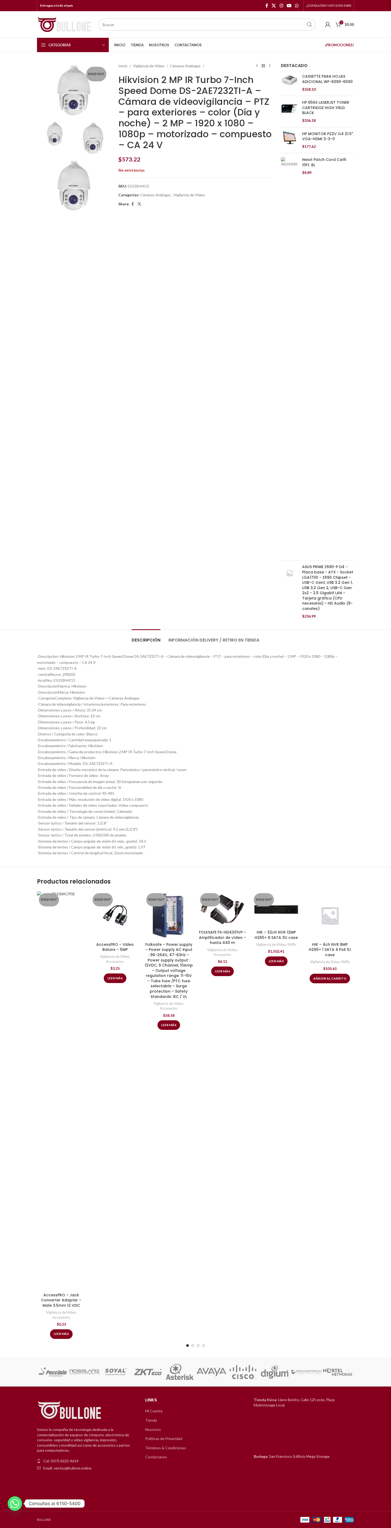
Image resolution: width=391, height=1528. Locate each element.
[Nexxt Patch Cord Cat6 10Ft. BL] (289, 356)
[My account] (327, 24)
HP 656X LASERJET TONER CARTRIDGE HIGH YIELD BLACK (325, 107)
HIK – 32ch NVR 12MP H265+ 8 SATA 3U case (276, 935)
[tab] (146, 637)
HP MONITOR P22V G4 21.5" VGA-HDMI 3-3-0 (327, 136)
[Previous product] (257, 66)
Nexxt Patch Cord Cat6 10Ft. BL (324, 162)
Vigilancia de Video (148, 66)
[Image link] (70, 1410)
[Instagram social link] (281, 6)
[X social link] (274, 6)
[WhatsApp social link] (297, 6)
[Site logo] (65, 24)
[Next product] (270, 66)
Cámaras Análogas (185, 66)
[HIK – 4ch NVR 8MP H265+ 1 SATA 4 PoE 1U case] (330, 915)
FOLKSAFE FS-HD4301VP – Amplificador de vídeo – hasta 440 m (222, 937)
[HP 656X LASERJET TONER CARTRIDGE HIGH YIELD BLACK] (289, 111)
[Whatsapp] (15, 1503)
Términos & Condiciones (165, 1448)
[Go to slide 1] (187, 1345)
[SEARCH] (309, 24)
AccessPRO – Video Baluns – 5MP (115, 947)
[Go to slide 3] (198, 1345)
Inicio (122, 66)
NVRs (292, 944)
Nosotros (153, 1429)
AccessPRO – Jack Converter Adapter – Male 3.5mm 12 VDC (61, 1300)
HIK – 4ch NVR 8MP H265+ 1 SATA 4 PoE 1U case (330, 949)
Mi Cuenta (154, 1411)
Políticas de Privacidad (163, 1438)
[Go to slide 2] (193, 1345)
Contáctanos (156, 1457)
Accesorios (61, 1317)
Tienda (151, 1420)
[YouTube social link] (289, 6)
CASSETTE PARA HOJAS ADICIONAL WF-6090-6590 (327, 79)
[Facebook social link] (267, 6)
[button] (43, 1372)
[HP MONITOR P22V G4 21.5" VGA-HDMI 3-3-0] (289, 140)
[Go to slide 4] (203, 1345)
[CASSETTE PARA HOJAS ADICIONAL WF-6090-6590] (289, 83)
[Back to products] (263, 66)
